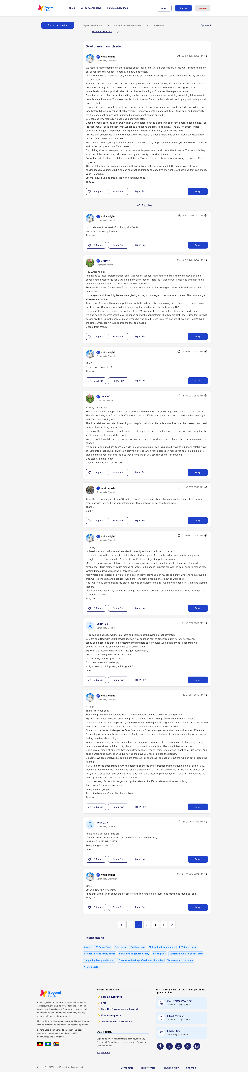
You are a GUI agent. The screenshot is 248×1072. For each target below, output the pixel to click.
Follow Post (118, 191)
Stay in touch (103, 1052)
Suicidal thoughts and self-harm (186, 953)
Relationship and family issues (99, 953)
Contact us (127, 1067)
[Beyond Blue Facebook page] (160, 1052)
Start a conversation (58, 25)
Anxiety (88, 947)
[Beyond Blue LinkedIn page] (197, 1052)
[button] (89, 191)
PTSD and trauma (188, 947)
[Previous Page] (121, 924)
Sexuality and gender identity (134, 953)
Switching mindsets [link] (102, 31)
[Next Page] (172, 924)
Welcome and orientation (180, 960)
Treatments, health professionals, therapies (141, 960)
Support (203, 8)
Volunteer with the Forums (116, 1021)
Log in (164, 8)
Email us (173, 1031)
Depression (121, 947)
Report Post (140, 191)
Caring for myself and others (127, 25)
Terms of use (148, 1067)
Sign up (183, 8)
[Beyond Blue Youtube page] (169, 1052)
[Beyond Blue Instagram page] (178, 1052)
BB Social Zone (103, 947)
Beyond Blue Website (50, 993)
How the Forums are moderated (119, 1009)
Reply (197, 191)
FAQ (103, 1002)
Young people (91, 967)
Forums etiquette (111, 1015)
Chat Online (176, 1016)
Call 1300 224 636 (179, 1001)
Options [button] (205, 25)
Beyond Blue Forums (50, 8)
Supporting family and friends (99, 960)
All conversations (91, 7)
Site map (191, 1067)
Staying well (159, 25)
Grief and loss (138, 947)
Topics (71, 7)
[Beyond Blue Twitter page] (187, 1052)
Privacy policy (171, 1067)
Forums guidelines (117, 7)
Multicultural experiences (162, 947)
